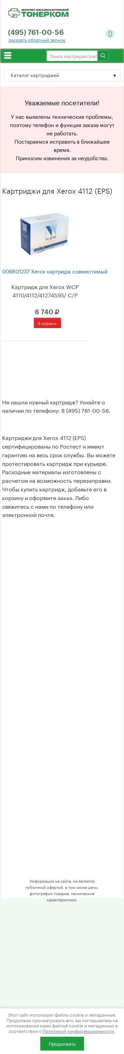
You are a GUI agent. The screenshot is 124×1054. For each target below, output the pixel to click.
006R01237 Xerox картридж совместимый (54, 271)
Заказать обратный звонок (36, 39)
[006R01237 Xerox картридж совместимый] (44, 233)
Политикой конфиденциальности (78, 1030)
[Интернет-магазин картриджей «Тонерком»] (38, 12)
